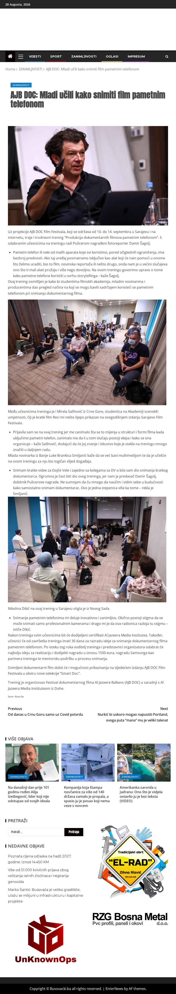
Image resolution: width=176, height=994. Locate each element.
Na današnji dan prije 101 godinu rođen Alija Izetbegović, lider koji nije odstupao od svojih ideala (29, 794)
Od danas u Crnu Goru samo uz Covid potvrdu (45, 711)
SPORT (56, 56)
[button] (20, 56)
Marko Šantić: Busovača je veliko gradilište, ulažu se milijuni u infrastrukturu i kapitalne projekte (45, 895)
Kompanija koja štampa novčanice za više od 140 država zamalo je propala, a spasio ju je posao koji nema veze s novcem (87, 796)
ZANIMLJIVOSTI (83, 56)
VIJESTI (35, 56)
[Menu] (20, 56)
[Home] (10, 56)
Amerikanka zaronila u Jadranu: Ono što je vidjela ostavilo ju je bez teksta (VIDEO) (141, 794)
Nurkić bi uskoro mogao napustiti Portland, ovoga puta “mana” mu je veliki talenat (133, 714)
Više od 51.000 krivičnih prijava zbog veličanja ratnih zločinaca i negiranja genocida (38, 876)
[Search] (167, 56)
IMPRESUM (136, 56)
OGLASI (112, 56)
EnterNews (114, 988)
